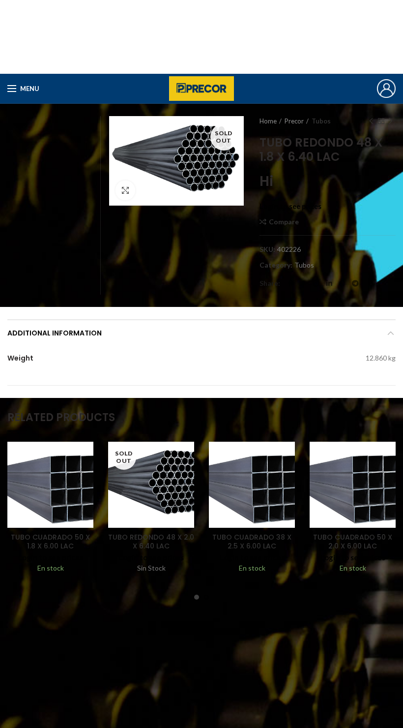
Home (268, 121)
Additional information (54, 333)
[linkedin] (329, 283)
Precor (294, 121)
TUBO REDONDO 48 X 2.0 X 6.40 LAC (151, 541)
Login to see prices (290, 206)
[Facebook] (289, 283)
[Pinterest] (316, 283)
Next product (391, 121)
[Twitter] (302, 283)
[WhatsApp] (342, 283)
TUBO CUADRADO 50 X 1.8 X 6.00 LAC (50, 541)
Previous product (371, 121)
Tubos (321, 121)
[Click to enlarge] (125, 190)
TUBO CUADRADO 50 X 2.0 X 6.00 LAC (352, 541)
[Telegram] (355, 283)
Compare (284, 221)
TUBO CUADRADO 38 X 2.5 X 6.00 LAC (251, 541)
